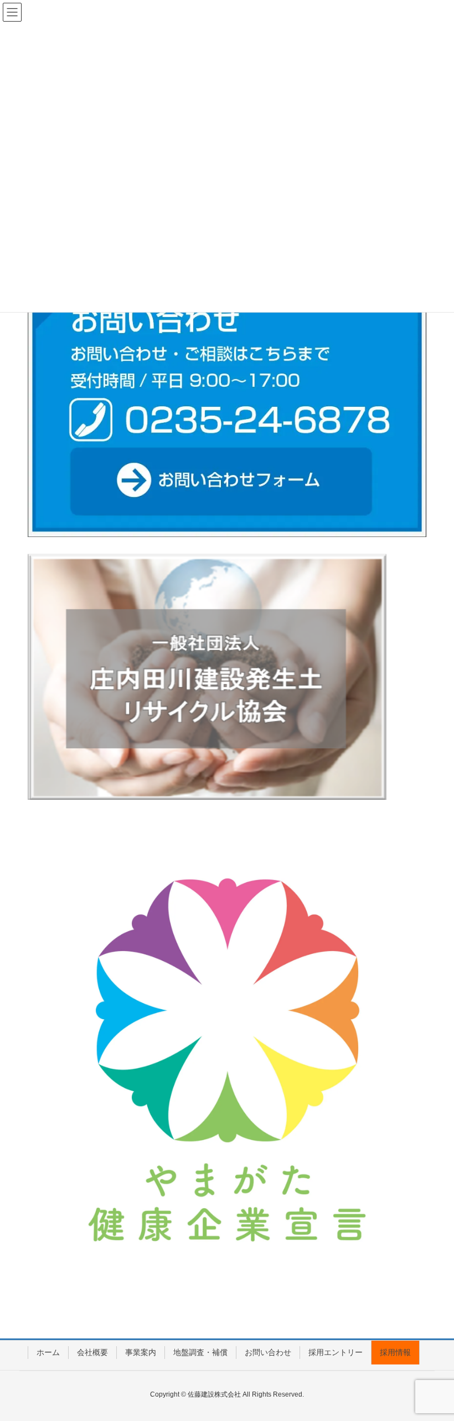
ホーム (48, 1352)
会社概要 (92, 1352)
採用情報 (395, 1352)
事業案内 (140, 1352)
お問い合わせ (268, 1352)
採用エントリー (335, 1352)
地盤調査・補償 (200, 1352)
